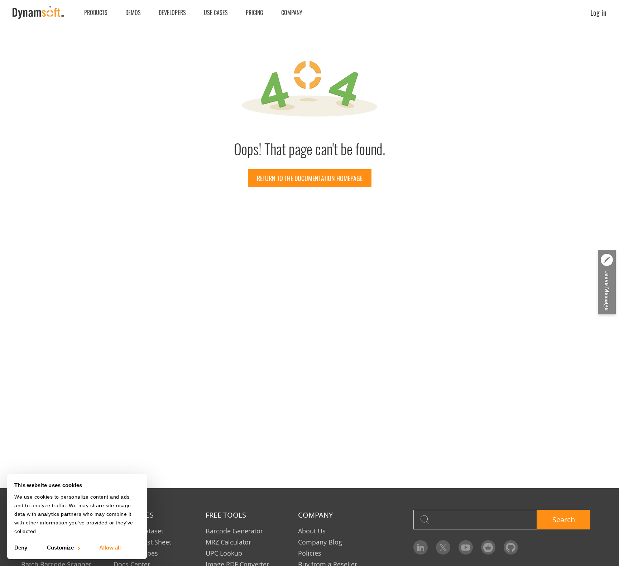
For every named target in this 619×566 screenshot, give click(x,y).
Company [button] (291, 12)
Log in (598, 12)
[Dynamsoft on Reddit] (488, 547)
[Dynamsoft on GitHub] (511, 547)
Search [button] (563, 519)
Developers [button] (172, 12)
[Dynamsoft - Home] (38, 12)
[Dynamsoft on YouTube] (466, 547)
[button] (607, 282)
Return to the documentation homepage (310, 178)
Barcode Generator (234, 531)
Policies (309, 553)
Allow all (110, 547)
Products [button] (95, 12)
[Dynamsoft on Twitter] (443, 547)
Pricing (254, 12)
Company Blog (320, 542)
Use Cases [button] (216, 12)
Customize (60, 547)
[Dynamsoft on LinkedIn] (420, 547)
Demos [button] (133, 12)
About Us (312, 531)
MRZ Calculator (228, 542)
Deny (20, 547)
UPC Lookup (224, 553)
